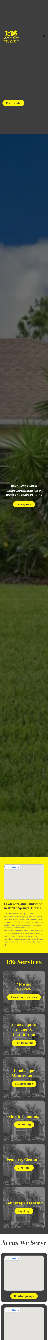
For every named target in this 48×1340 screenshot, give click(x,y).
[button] (44, 36)
